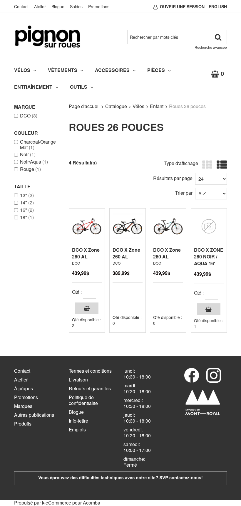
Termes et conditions (90, 370)
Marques (23, 406)
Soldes (76, 6)
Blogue (57, 6)
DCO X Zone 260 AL (86, 253)
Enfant (156, 106)
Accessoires (112, 70)
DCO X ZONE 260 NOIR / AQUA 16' (208, 256)
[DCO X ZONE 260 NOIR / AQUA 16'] (209, 226)
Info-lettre (78, 420)
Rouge (30, 169)
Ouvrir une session (182, 6)
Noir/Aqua (34, 162)
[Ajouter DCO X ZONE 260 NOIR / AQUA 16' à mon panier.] (208, 309)
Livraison (78, 379)
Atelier (40, 6)
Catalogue (116, 106)
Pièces (156, 70)
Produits (22, 423)
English (218, 6)
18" (27, 217)
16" (27, 210)
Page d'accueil (84, 106)
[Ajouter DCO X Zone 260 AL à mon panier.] (86, 308)
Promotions (98, 6)
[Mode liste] (220, 165)
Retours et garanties (90, 388)
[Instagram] (213, 375)
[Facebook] (191, 375)
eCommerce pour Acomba (73, 502)
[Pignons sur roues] (47, 36)
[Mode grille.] (205, 165)
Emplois (77, 429)
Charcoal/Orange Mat (38, 144)
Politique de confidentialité (83, 400)
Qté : (77, 292)
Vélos (22, 70)
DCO (28, 116)
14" (27, 203)
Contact (21, 6)
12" (27, 195)
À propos (23, 388)
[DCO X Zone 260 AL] (87, 226)
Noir (28, 154)
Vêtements (62, 70)
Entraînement (33, 86)
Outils (78, 86)
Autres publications (34, 414)
